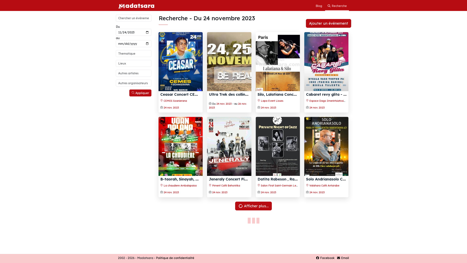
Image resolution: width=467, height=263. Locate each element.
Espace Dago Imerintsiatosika (328, 100)
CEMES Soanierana (175, 100)
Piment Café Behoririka (225, 185)
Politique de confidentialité (175, 258)
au (118, 38)
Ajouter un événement (328, 23)
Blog (319, 6)
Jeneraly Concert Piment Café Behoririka (246, 179)
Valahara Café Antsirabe (324, 185)
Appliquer (142, 93)
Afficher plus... (256, 206)
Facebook (327, 258)
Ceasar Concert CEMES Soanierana (192, 94)
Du (118, 26)
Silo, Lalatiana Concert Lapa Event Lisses (295, 94)
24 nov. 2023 (171, 107)
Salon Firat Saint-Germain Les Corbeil (283, 185)
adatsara (140, 5)
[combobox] (133, 53)
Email (344, 258)
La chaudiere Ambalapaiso (180, 185)
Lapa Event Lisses (271, 100)
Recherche (339, 6)
